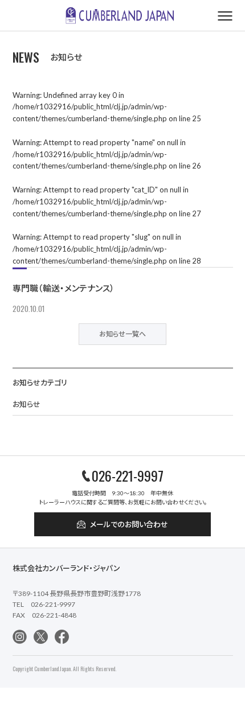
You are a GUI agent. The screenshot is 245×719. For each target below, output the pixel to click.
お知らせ (26, 404)
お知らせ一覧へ (122, 334)
